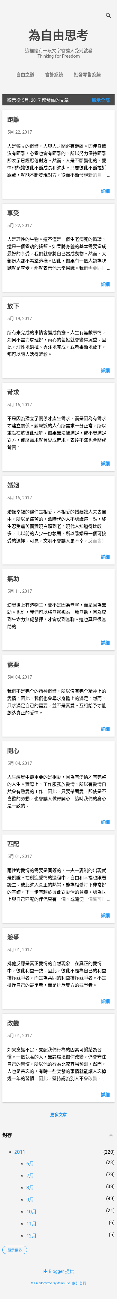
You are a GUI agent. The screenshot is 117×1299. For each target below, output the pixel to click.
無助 (13, 579)
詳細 (105, 191)
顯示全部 (101, 100)
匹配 (13, 844)
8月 (30, 1188)
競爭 (13, 937)
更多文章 (58, 1114)
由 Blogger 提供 (58, 1271)
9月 (30, 1200)
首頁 (83, 1283)
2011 (19, 1152)
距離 (13, 119)
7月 (30, 1176)
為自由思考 (58, 36)
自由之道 (25, 74)
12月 (31, 1236)
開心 (13, 751)
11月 (31, 1224)
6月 (30, 1164)
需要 (13, 664)
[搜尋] (108, 16)
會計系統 (54, 74)
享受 (13, 213)
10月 (31, 1212)
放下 (13, 306)
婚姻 (13, 485)
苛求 (13, 392)
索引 (75, 1283)
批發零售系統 (87, 74)
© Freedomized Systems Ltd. (51, 1283)
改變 (13, 1023)
